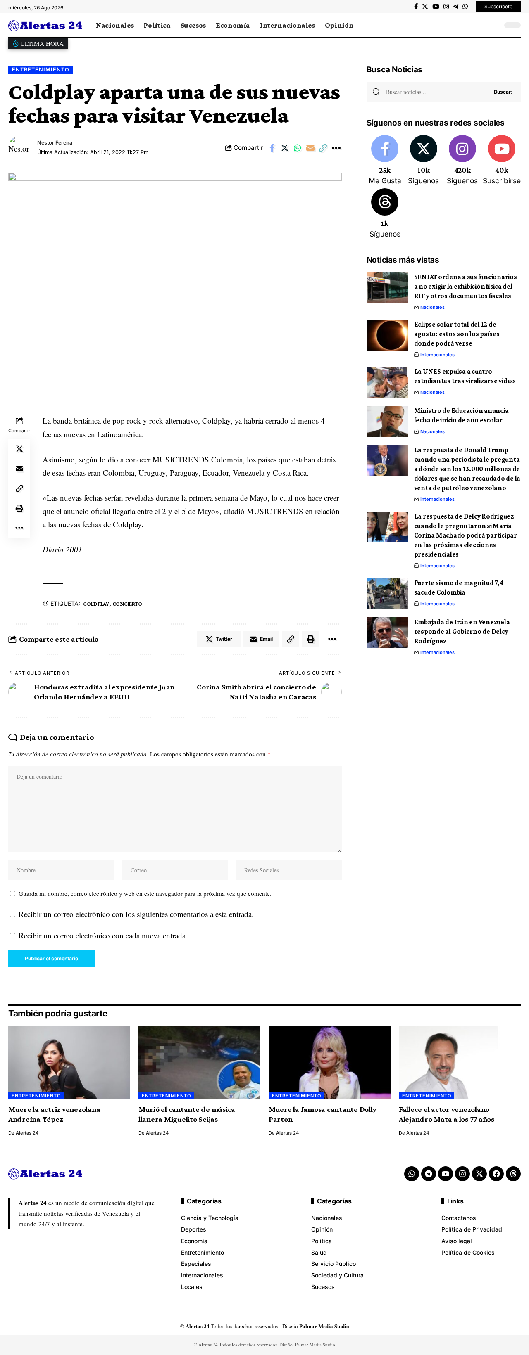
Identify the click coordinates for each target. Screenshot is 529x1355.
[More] (336, 147)
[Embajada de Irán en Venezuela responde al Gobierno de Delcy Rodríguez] (387, 632)
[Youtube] (502, 160)
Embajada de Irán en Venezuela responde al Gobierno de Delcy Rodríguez (462, 631)
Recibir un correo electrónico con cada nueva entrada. (103, 935)
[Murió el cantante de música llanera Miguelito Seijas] (199, 1062)
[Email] (310, 147)
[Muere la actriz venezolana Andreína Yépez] (69, 1062)
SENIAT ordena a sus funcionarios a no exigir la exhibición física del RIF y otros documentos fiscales (465, 286)
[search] (494, 25)
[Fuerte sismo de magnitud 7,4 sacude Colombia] (387, 593)
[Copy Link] (323, 147)
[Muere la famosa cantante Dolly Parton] (330, 1062)
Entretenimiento (40, 69)
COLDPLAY (96, 603)
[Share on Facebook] (272, 147)
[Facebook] (416, 6)
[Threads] (385, 213)
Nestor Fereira (54, 143)
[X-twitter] (479, 1173)
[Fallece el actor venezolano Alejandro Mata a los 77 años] (460, 1062)
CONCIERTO (127, 603)
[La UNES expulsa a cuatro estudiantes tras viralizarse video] (387, 382)
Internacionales (437, 355)
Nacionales (432, 307)
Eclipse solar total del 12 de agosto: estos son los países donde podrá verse (457, 333)
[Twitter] (425, 6)
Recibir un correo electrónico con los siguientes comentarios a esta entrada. (136, 914)
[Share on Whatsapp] (297, 147)
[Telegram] (455, 6)
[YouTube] (435, 6)
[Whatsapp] (411, 1173)
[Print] (19, 508)
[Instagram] (446, 6)
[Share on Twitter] (285, 147)
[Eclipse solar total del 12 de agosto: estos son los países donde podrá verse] (387, 335)
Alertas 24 (27, 1133)
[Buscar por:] (433, 92)
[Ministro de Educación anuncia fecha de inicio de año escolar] (387, 421)
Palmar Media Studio (324, 1326)
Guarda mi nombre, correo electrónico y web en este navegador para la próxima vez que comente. (145, 893)
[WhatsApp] (465, 6)
